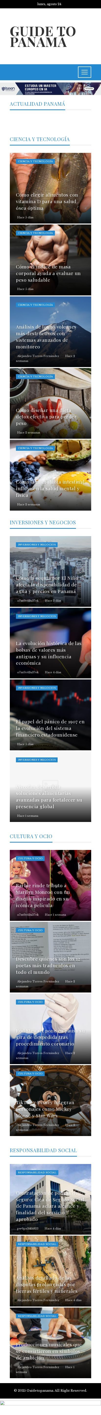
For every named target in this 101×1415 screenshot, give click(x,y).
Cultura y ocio (30, 858)
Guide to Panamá (43, 36)
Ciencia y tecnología (35, 161)
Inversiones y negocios (37, 544)
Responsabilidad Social (37, 1172)
